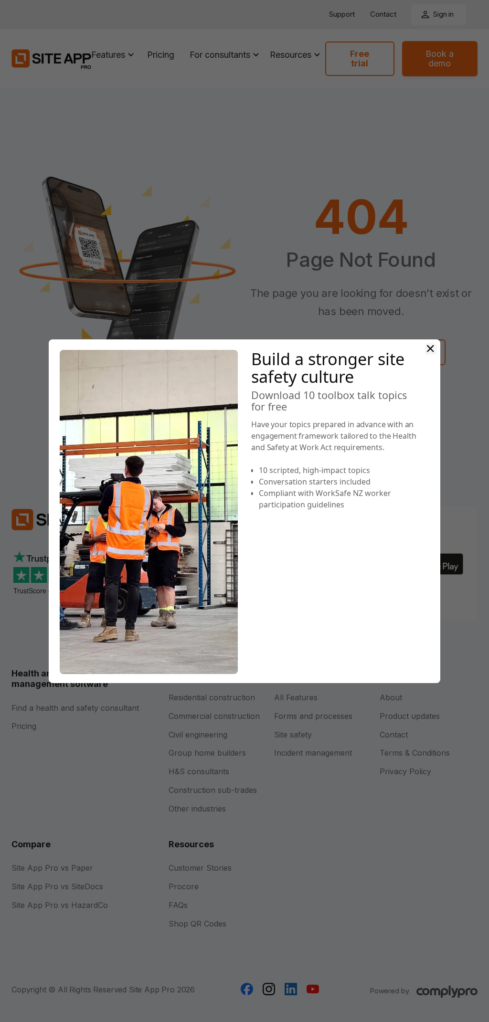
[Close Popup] (430, 349)
